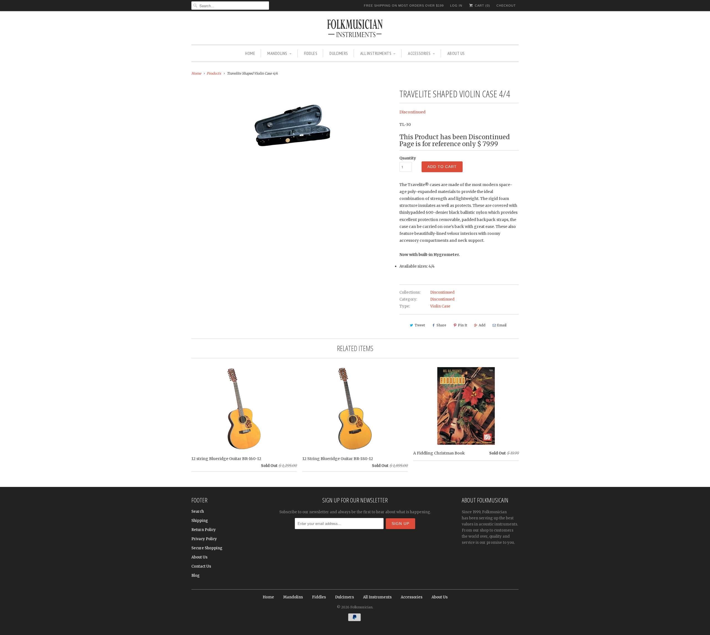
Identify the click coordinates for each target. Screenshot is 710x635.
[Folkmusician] (355, 29)
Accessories (419, 53)
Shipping (199, 520)
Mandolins (277, 53)
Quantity (407, 158)
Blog (195, 575)
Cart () (482, 5)
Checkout (506, 5)
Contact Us (201, 566)
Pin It (462, 325)
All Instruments (376, 53)
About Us (456, 53)
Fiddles (311, 53)
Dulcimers (338, 53)
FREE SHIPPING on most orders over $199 (404, 5)
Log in (456, 5)
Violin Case (440, 306)
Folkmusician (361, 607)
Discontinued (412, 112)
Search (197, 511)
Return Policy (203, 529)
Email (501, 325)
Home (250, 53)
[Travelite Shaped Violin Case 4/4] (292, 125)
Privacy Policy (204, 539)
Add (482, 325)
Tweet (420, 325)
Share (441, 325)
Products (214, 73)
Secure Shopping (206, 548)
